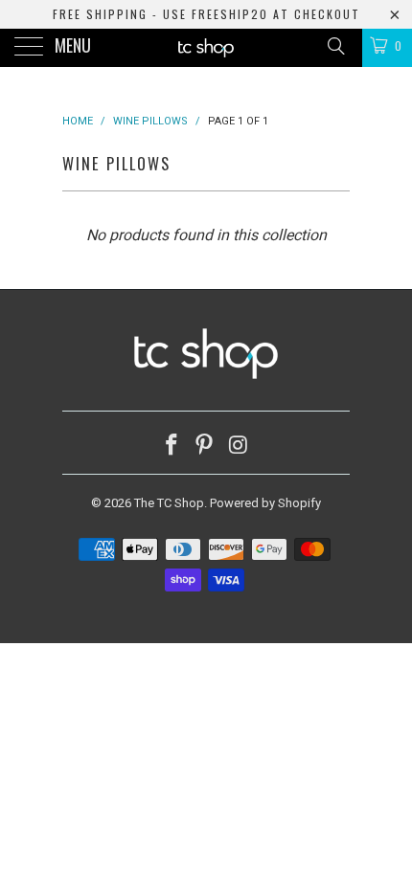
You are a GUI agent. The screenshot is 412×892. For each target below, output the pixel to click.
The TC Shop (169, 503)
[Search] (335, 45)
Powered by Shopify (265, 503)
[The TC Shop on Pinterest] (205, 446)
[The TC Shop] (206, 48)
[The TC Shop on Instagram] (238, 446)
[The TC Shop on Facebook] (171, 446)
